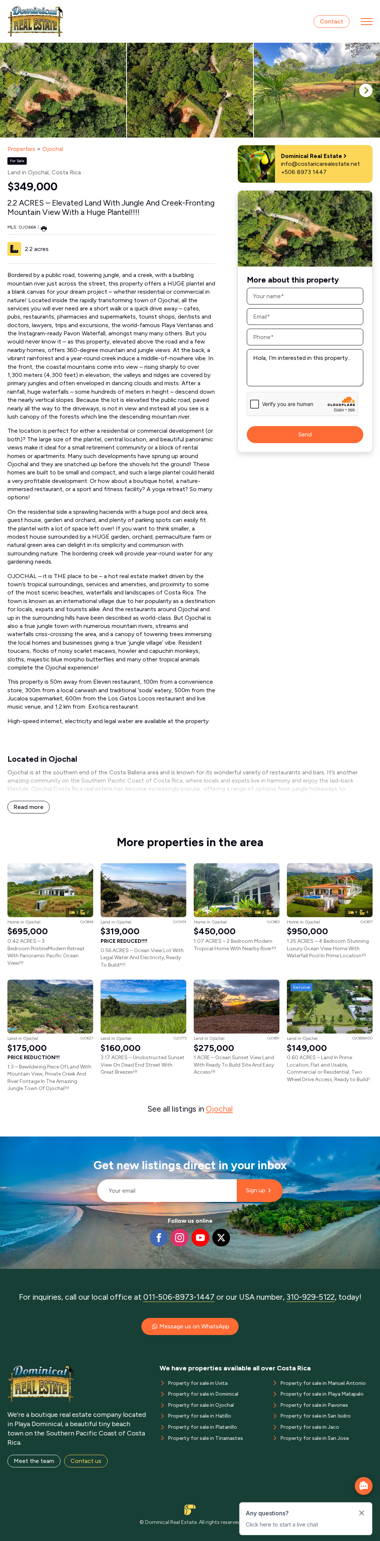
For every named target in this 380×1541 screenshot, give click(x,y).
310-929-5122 (310, 1297)
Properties (21, 148)
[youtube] (200, 1238)
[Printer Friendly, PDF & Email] (44, 228)
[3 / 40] (317, 90)
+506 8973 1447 (304, 171)
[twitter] (221, 1238)
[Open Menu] (367, 22)
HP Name (94, 1142)
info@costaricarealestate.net (320, 163)
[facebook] (159, 1238)
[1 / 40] (63, 90)
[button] (366, 90)
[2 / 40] (190, 90)
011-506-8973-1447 (178, 1297)
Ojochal (52, 148)
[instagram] (180, 1238)
